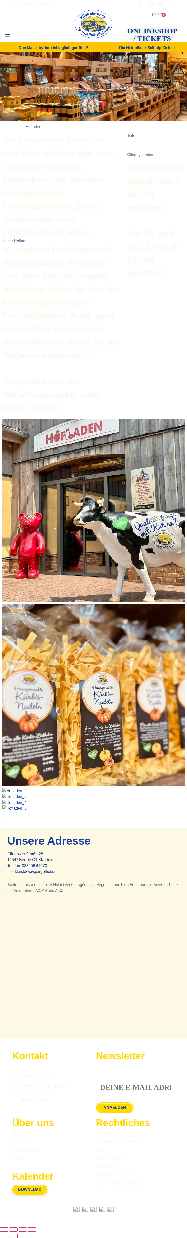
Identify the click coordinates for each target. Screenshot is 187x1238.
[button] (8, 36)
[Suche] (24, 36)
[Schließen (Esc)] (32, 1229)
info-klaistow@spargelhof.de (31, 871)
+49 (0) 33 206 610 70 (40, 1077)
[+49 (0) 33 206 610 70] (14, 1077)
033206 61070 (34, 866)
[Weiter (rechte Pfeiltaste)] (13, 1236)
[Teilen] (23, 1229)
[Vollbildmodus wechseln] (13, 1229)
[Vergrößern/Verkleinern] (4, 1229)
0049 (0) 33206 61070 (36, 4)
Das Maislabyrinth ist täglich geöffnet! (53, 48)
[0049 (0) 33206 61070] (14, 4)
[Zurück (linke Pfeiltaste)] (4, 1236)
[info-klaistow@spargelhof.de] (14, 1085)
